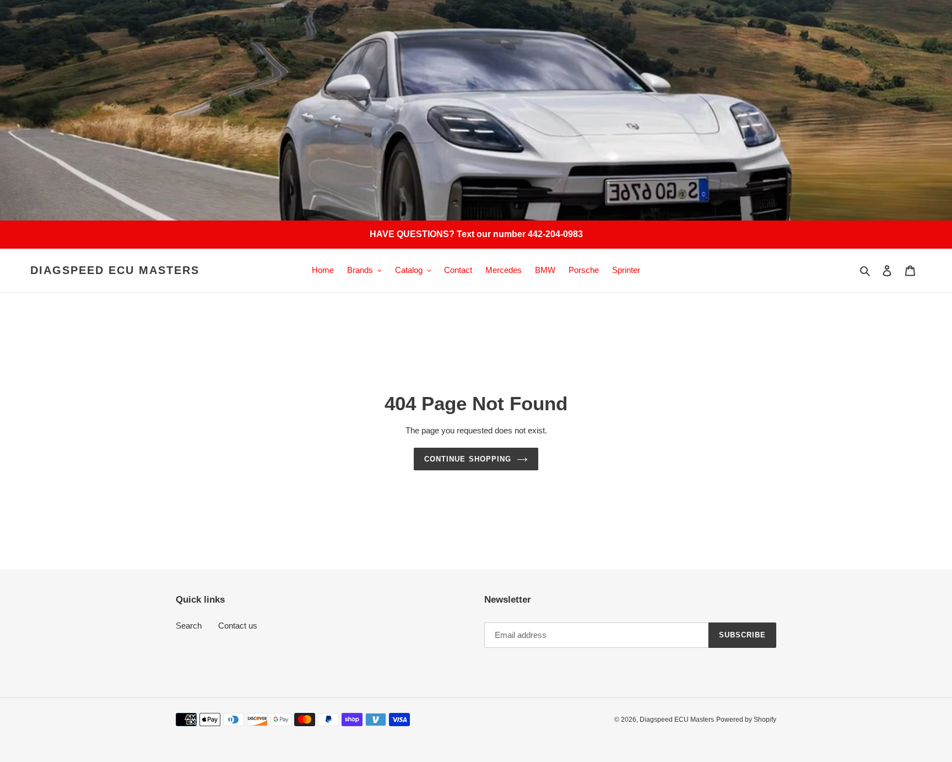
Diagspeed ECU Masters (114, 270)
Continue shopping (467, 459)
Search (189, 625)
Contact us (237, 625)
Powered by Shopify (746, 719)
